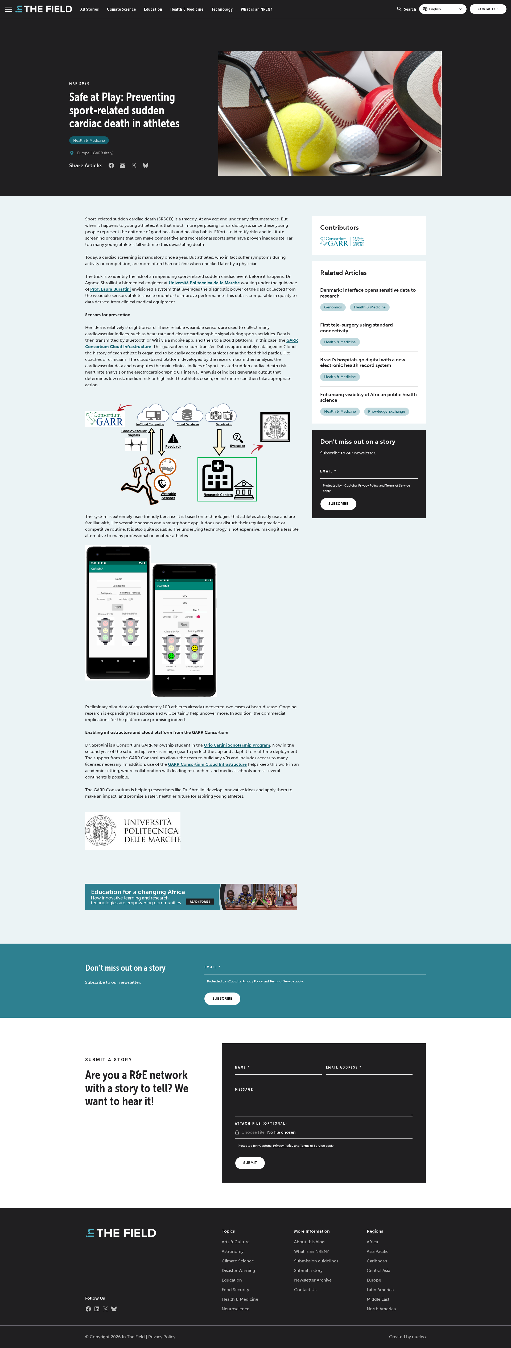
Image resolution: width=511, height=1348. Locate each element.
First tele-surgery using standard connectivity (356, 328)
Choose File (253, 1132)
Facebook (111, 165)
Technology (222, 9)
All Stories (89, 9)
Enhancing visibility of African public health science (368, 397)
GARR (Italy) (103, 153)
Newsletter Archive (313, 1280)
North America (381, 1308)
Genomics (333, 307)
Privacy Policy (368, 485)
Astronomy (233, 1251)
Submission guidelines (316, 1260)
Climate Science (121, 9)
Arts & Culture (236, 1241)
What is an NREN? (256, 9)
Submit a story (308, 1270)
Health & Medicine (187, 9)
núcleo (419, 1336)
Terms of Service (397, 485)
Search (410, 12)
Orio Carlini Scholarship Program (237, 745)
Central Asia (378, 1270)
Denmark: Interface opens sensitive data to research (368, 293)
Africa (372, 1241)
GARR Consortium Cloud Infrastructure (207, 764)
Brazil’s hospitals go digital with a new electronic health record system (362, 363)
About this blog (309, 1241)
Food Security (235, 1289)
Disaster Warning (238, 1270)
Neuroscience (235, 1308)
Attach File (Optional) (261, 1123)
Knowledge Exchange (386, 411)
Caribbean (377, 1260)
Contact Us (488, 9)
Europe (83, 153)
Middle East (378, 1299)
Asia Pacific (378, 1251)
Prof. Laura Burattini (110, 289)
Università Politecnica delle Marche (204, 282)
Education (153, 9)
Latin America (380, 1289)
